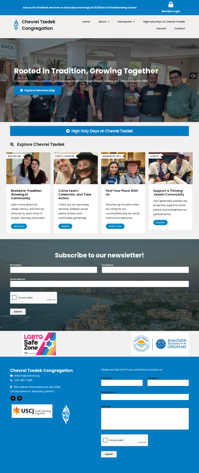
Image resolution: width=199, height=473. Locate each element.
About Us (19, 226)
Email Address (18, 279)
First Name (16, 265)
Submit (18, 311)
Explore (65, 226)
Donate (160, 222)
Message (106, 406)
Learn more (115, 226)
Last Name (108, 265)
